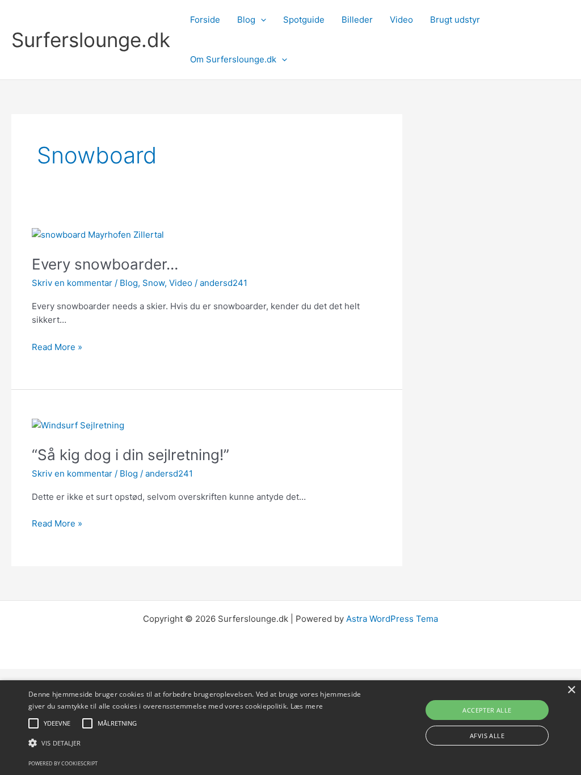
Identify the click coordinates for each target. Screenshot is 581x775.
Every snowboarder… (105, 264)
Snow (153, 282)
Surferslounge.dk (90, 40)
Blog (246, 19)
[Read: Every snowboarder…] (98, 234)
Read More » (57, 348)
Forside (205, 19)
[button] (260, 20)
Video (401, 19)
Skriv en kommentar (72, 282)
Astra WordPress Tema (392, 618)
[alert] (290, 727)
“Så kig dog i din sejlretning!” (130, 455)
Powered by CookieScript (63, 763)
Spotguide (304, 19)
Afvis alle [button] (487, 735)
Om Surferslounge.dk (233, 59)
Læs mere (306, 706)
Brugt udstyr (455, 19)
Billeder (357, 19)
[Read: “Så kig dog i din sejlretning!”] (78, 425)
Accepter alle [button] (486, 710)
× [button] (571, 690)
